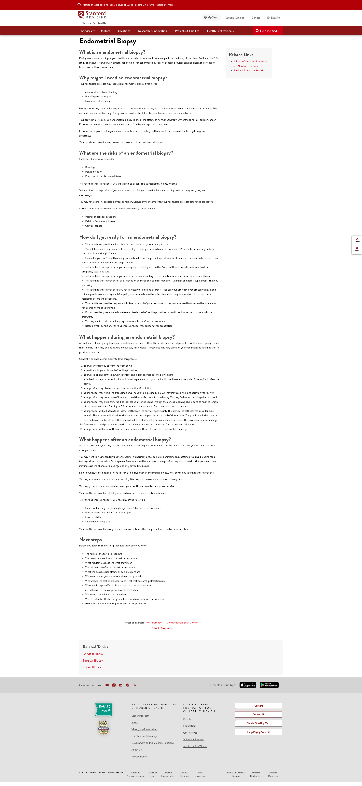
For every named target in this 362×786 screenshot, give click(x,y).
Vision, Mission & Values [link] (145, 729)
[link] (275, 17)
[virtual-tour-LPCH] (107, 685)
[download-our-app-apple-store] (247, 685)
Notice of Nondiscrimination (135, 774)
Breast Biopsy (92, 667)
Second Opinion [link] (235, 18)
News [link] (135, 722)
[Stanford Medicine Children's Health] (91, 17)
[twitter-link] (134, 685)
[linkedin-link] (121, 685)
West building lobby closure (108, 5)
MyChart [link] (213, 17)
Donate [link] (255, 18)
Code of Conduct (184, 774)
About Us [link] (137, 749)
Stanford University (273, 774)
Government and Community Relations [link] (153, 743)
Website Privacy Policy (168, 774)
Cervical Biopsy (93, 654)
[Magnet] (103, 710)
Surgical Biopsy (93, 660)
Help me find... (269, 31)
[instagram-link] (114, 685)
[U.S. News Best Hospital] (103, 728)
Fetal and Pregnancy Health (248, 70)
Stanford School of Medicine (236, 774)
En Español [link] (274, 18)
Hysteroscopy (154, 622)
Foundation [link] (189, 726)
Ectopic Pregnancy (162, 628)
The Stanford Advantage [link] (144, 736)
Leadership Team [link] (140, 715)
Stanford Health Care (256, 774)
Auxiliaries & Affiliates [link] (195, 746)
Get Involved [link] (190, 732)
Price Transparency (200, 774)
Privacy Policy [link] (139, 756)
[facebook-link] (128, 685)
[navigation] (181, 30)
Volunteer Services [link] (193, 739)
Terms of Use (152, 774)
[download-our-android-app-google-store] (269, 685)
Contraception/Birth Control (182, 622)
